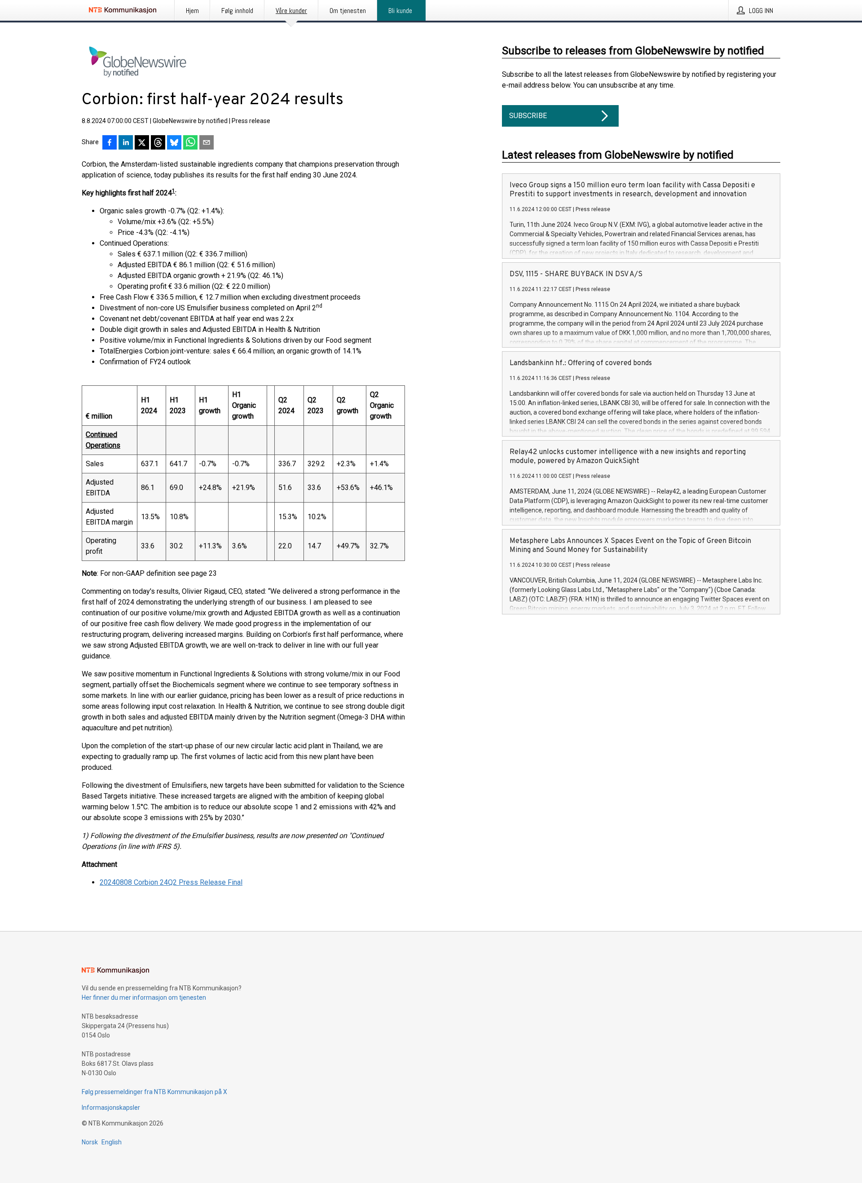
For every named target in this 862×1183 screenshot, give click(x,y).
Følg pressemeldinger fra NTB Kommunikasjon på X (154, 1091)
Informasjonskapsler (111, 1107)
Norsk (90, 1142)
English (111, 1142)
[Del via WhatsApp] (190, 143)
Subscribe (528, 115)
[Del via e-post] (206, 143)
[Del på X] (142, 143)
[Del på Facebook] (109, 143)
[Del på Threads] (158, 143)
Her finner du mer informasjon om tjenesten (144, 997)
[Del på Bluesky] (174, 143)
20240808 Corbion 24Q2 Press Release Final (171, 882)
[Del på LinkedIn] (126, 143)
